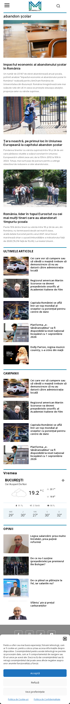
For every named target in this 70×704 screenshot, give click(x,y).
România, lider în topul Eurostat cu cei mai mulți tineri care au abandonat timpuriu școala (32, 218)
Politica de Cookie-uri (18, 699)
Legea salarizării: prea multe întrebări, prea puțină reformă (48, 539)
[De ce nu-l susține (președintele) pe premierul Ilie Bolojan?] (16, 566)
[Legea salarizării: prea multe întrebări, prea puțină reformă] (16, 543)
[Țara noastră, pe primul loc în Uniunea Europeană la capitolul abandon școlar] (35, 115)
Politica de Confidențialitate (47, 699)
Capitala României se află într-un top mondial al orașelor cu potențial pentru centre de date (47, 307)
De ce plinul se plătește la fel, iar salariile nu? (46, 582)
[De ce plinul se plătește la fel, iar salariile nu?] (16, 588)
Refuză (35, 682)
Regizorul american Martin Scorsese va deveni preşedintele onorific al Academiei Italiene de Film (46, 285)
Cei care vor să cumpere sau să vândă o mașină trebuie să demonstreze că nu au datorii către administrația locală (48, 264)
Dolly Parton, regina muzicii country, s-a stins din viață (47, 348)
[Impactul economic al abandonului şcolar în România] (35, 39)
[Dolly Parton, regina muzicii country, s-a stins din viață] (16, 354)
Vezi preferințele (35, 691)
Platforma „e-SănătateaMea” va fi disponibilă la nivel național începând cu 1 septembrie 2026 (47, 331)
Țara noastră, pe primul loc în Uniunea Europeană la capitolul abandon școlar (32, 143)
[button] (65, 638)
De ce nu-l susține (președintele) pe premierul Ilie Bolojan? (47, 561)
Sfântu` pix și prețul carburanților (42, 604)
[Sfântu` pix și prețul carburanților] (16, 610)
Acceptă (35, 673)
